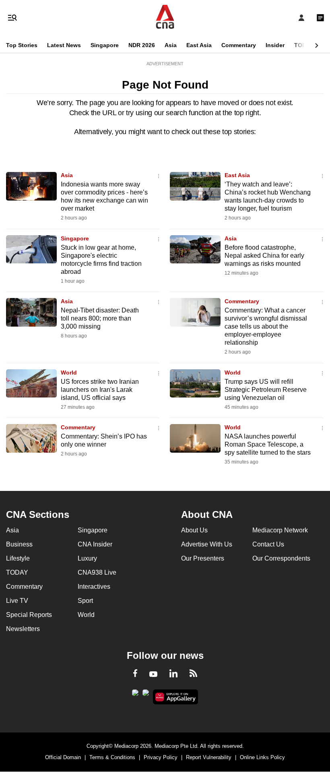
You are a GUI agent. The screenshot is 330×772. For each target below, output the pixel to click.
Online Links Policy (262, 757)
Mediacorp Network (280, 530)
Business (19, 544)
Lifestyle (18, 558)
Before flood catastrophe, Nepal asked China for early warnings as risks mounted (264, 255)
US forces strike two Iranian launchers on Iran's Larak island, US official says (100, 389)
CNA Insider (95, 544)
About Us (194, 530)
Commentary (238, 45)
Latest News (64, 45)
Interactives (94, 586)
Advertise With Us (206, 544)
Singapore (105, 45)
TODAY (304, 45)
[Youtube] (153, 675)
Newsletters (23, 628)
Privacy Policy (160, 757)
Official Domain (63, 757)
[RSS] (193, 675)
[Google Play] (135, 695)
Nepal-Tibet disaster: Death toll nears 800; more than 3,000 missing (100, 318)
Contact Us (268, 544)
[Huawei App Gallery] (175, 697)
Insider (275, 45)
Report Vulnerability (208, 757)
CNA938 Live (97, 572)
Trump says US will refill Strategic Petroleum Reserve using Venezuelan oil (266, 389)
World (69, 372)
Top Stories (21, 45)
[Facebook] (135, 675)
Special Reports (29, 614)
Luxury (87, 558)
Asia (171, 45)
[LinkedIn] (173, 675)
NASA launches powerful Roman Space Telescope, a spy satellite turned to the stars (268, 444)
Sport (85, 600)
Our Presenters (202, 558)
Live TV (17, 600)
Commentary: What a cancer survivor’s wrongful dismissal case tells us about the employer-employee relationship (266, 326)
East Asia (199, 45)
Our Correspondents (281, 558)
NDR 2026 (141, 45)
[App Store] (145, 695)
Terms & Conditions (112, 757)
